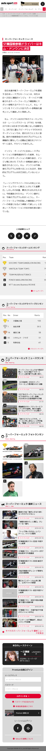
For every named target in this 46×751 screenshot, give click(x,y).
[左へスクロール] (1, 9)
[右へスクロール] (44, 9)
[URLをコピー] (35, 236)
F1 (6, 9)
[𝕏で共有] (11, 236)
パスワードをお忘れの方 (24, 702)
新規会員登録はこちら (24, 706)
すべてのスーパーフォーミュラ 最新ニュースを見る (25, 632)
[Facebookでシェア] (19, 236)
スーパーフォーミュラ (26, 9)
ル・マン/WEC (40, 9)
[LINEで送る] (27, 236)
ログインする (22, 696)
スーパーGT (13, 9)
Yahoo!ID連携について (24, 739)
